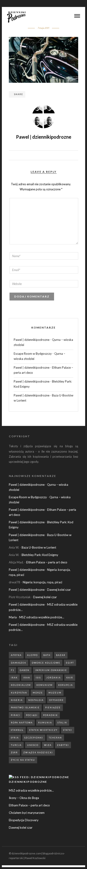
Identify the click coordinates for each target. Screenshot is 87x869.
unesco (33, 745)
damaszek (18, 662)
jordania (53, 677)
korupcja (65, 685)
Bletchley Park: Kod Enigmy (40, 555)
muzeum (54, 692)
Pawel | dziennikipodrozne (31, 340)
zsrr (14, 752)
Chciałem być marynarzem (27, 813)
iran (26, 677)
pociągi (32, 715)
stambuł (17, 730)
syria (15, 737)
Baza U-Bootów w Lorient (39, 547)
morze (38, 692)
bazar (60, 655)
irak (14, 677)
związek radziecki (38, 752)
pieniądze (53, 707)
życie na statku (23, 760)
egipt (70, 662)
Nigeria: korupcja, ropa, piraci (42, 582)
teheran (55, 737)
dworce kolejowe (46, 662)
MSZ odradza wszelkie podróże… (41, 617)
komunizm (44, 685)
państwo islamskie (25, 707)
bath (47, 655)
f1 (12, 670)
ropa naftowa (22, 722)
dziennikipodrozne (28, 781)
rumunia (45, 722)
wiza (48, 745)
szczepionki (33, 737)
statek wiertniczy (43, 730)
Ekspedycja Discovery (24, 820)
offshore (56, 700)
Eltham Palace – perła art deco (46, 562)
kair (69, 677)
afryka (16, 655)
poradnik (50, 715)
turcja (16, 745)
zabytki (63, 745)
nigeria (17, 700)
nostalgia (36, 700)
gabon (24, 670)
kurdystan (19, 692)
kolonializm (21, 685)
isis (38, 677)
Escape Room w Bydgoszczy (33, 353)
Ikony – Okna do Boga (24, 798)
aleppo (32, 655)
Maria (13, 617)
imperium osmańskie (51, 670)
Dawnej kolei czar (59, 589)
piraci (15, 715)
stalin (62, 722)
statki (67, 730)
